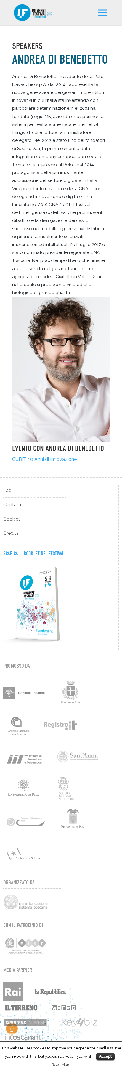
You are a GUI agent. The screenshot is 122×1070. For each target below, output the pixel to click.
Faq (7, 490)
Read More (61, 1064)
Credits (11, 533)
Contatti (12, 504)
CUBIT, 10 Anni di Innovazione (44, 459)
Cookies (12, 519)
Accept (105, 1056)
